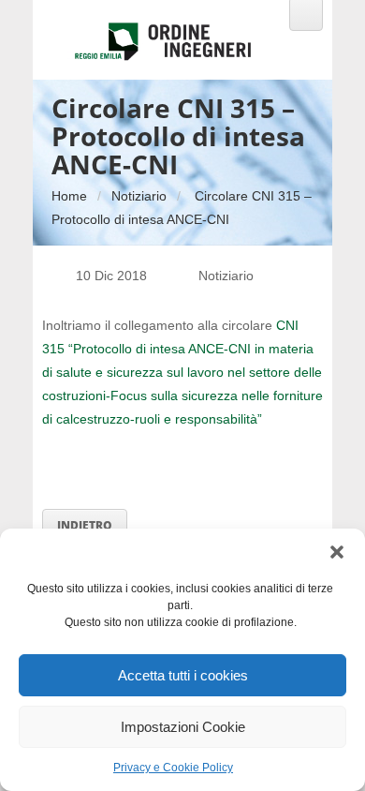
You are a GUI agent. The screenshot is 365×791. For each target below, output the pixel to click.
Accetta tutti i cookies (183, 675)
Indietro (84, 525)
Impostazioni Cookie (183, 727)
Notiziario (139, 195)
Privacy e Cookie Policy (173, 767)
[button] (337, 552)
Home (69, 195)
